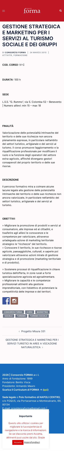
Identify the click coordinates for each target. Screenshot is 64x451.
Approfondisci (32, 442)
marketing (42, 312)
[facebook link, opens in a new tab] (29, 448)
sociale (9, 316)
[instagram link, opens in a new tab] (35, 448)
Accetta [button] (18, 442)
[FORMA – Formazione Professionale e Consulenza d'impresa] (32, 10)
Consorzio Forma (15, 52)
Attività (7, 55)
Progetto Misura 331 (33, 331)
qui (46, 389)
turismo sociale (38, 316)
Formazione (20, 55)
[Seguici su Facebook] (6, 301)
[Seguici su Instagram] (14, 301)
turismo (21, 316)
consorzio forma (13, 312)
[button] (60, 11)
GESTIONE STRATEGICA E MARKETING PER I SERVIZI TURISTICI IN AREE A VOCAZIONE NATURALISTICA (32, 343)
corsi (29, 312)
